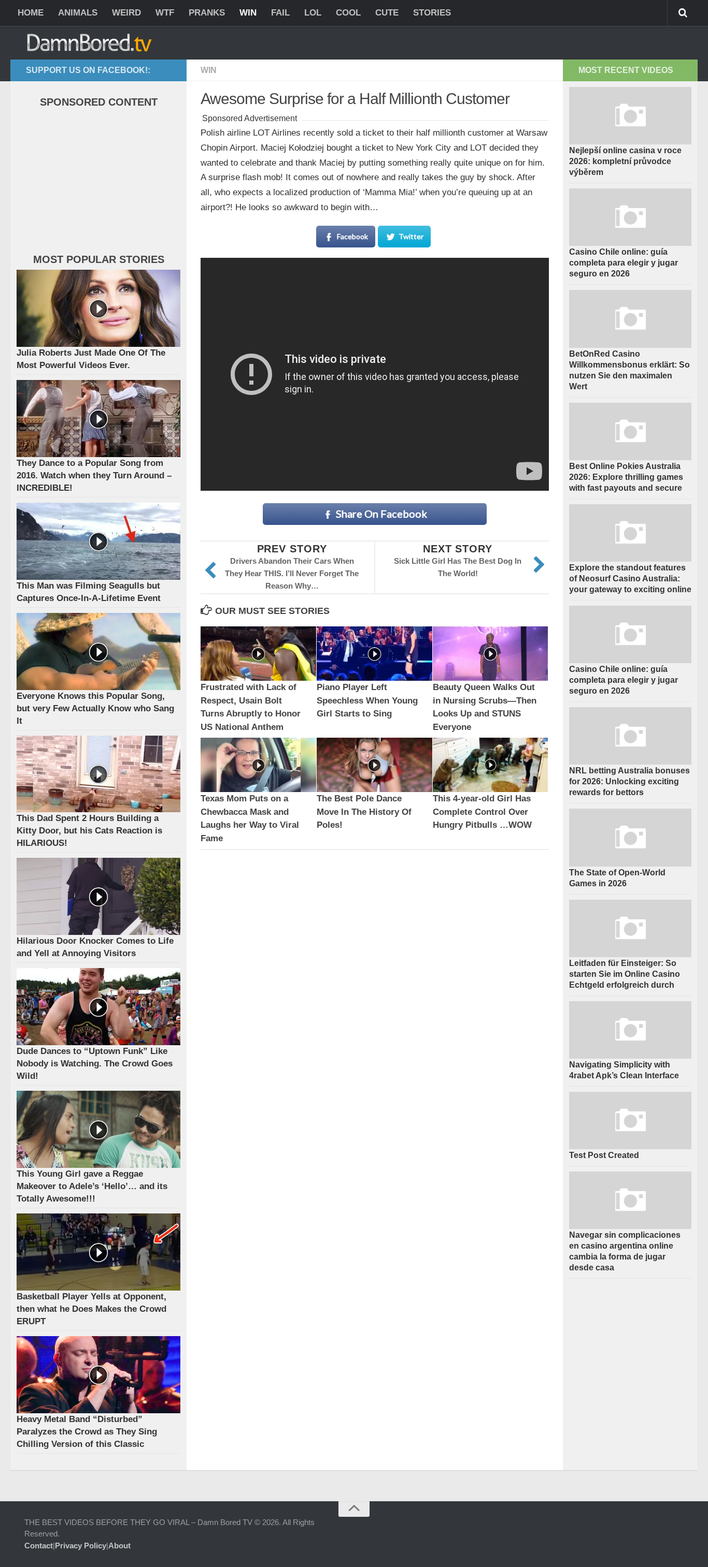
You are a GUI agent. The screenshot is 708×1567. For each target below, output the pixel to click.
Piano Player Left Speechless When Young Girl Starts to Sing (367, 700)
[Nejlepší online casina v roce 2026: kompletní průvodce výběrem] (630, 115)
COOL (348, 13)
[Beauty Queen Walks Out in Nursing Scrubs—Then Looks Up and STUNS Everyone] (490, 653)
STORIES (432, 13)
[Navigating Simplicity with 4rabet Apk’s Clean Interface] (630, 1030)
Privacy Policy (80, 1545)
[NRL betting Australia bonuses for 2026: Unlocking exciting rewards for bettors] (630, 736)
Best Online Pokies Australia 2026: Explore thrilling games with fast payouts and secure (626, 477)
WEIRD (126, 13)
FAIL (280, 13)
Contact (38, 1545)
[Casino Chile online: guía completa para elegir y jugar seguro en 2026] (630, 217)
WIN (248, 13)
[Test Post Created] (630, 1120)
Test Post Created (604, 1155)
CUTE (387, 13)
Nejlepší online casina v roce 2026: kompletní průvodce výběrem (625, 161)
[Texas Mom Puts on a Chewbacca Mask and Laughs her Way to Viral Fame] (258, 765)
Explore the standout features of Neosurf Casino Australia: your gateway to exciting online (630, 578)
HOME (31, 13)
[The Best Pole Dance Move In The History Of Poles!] (374, 765)
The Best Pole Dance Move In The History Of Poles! (364, 812)
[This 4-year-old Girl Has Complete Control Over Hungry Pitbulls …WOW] (490, 765)
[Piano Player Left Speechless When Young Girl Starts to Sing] (374, 653)
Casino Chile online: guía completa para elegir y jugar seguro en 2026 (623, 262)
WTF (164, 13)
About (119, 1545)
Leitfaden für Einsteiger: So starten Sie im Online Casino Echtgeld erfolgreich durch (624, 974)
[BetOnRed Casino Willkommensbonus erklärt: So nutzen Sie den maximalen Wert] (630, 318)
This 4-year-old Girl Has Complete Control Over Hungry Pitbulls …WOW (482, 812)
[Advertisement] (94, 183)
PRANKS (207, 13)
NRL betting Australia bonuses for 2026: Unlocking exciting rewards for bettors (629, 781)
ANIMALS (77, 13)
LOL (312, 13)
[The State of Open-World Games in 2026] (630, 837)
